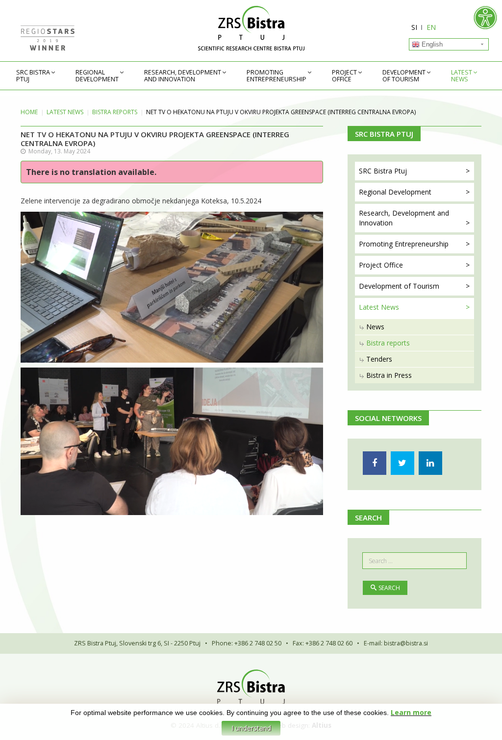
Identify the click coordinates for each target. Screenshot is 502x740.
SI (414, 27)
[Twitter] (402, 463)
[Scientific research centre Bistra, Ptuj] (251, 28)
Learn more (411, 712)
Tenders (379, 359)
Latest (461, 76)
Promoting (276, 76)
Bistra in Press (389, 375)
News (375, 326)
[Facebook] (374, 463)
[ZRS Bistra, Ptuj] (251, 686)
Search (389, 588)
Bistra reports (114, 112)
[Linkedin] (430, 463)
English (431, 44)
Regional (97, 76)
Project (344, 76)
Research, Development (182, 76)
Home (29, 112)
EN (431, 27)
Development (404, 76)
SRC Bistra (33, 76)
